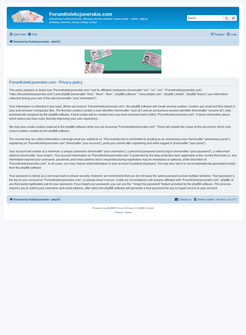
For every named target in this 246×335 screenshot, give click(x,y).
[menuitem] (32, 34)
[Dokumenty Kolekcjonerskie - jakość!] (28, 15)
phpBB (110, 208)
